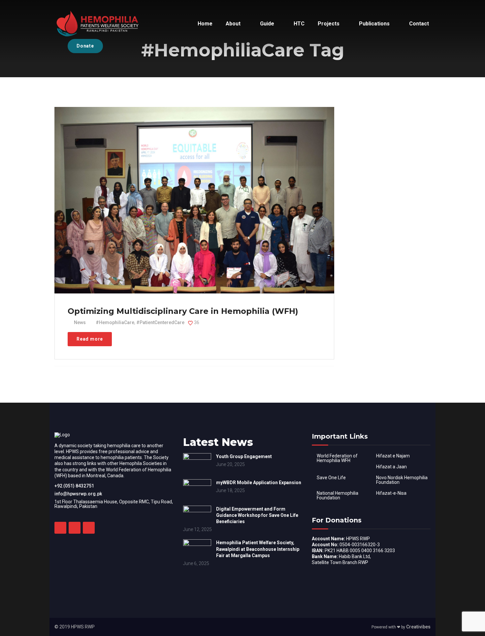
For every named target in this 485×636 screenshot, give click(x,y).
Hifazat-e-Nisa (391, 493)
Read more (90, 339)
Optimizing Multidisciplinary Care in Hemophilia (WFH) (183, 311)
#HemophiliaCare (115, 322)
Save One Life (331, 477)
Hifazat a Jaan (391, 466)
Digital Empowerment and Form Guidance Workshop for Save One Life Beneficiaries (257, 515)
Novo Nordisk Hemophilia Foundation (402, 480)
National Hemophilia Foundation (337, 495)
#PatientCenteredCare (160, 322)
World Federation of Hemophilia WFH (337, 458)
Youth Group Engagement (244, 456)
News (80, 322)
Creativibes (418, 626)
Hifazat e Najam (393, 455)
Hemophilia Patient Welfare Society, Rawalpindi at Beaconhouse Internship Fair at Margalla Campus (257, 549)
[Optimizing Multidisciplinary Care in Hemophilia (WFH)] (193, 190)
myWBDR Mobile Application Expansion (258, 482)
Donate (85, 46)
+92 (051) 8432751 (74, 485)
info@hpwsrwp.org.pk (78, 493)
